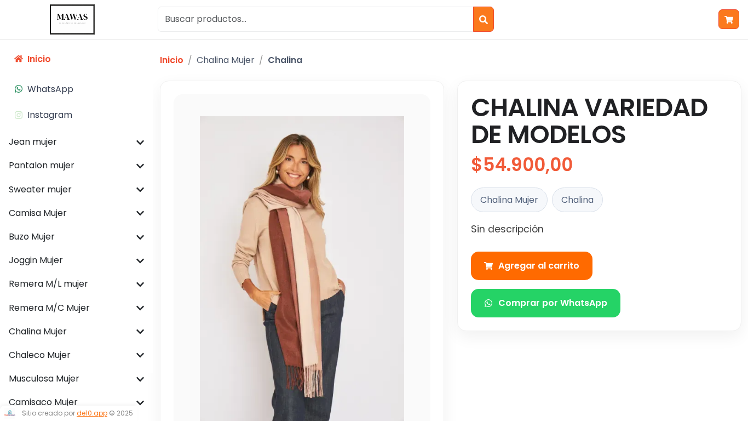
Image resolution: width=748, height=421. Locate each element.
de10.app (92, 413)
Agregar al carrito (538, 265)
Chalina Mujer (226, 60)
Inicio (171, 60)
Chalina (285, 60)
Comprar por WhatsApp (552, 303)
